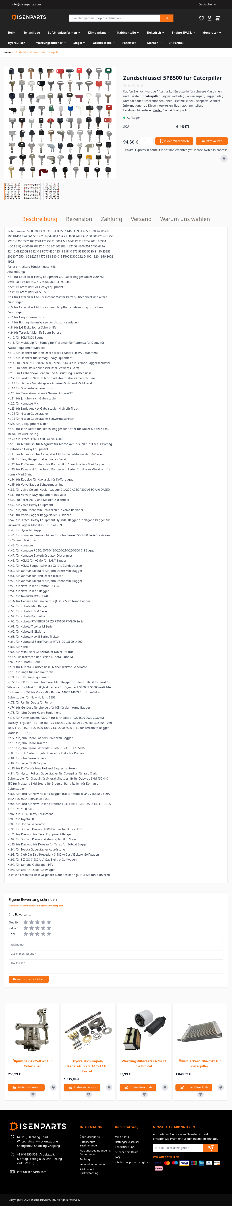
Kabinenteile (126, 33)
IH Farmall (177, 43)
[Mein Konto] (209, 18)
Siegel (77, 43)
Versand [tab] (141, 219)
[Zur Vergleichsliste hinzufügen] (33, 1094)
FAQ (117, 1157)
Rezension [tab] (79, 219)
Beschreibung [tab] (39, 219)
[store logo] (29, 17)
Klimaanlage (97, 33)
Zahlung (85, 1159)
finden (157, 110)
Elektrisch (154, 33)
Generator (210, 33)
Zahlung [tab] (111, 219)
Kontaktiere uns (124, 1147)
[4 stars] (43, 922)
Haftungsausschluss (127, 1142)
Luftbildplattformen (62, 33)
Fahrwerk (129, 43)
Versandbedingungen (93, 1164)
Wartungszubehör (49, 43)
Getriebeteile (102, 43)
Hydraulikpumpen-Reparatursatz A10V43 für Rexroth (88, 1066)
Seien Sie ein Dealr (126, 1152)
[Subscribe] (210, 1148)
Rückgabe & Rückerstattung (89, 1171)
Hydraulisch (16, 43)
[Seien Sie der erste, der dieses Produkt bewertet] (175, 85)
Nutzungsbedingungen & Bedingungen (95, 1152)
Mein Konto (122, 1136)
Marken (152, 43)
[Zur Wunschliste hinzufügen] (224, 158)
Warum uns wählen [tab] (185, 219)
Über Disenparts (90, 1136)
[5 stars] (49, 922)
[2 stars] (31, 922)
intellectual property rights (131, 1162)
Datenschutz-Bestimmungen (89, 1143)
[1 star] (26, 922)
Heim (12, 33)
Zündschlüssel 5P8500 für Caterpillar (36, 52)
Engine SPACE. (182, 33)
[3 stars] (37, 922)
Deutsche (205, 4)
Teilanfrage (32, 33)
